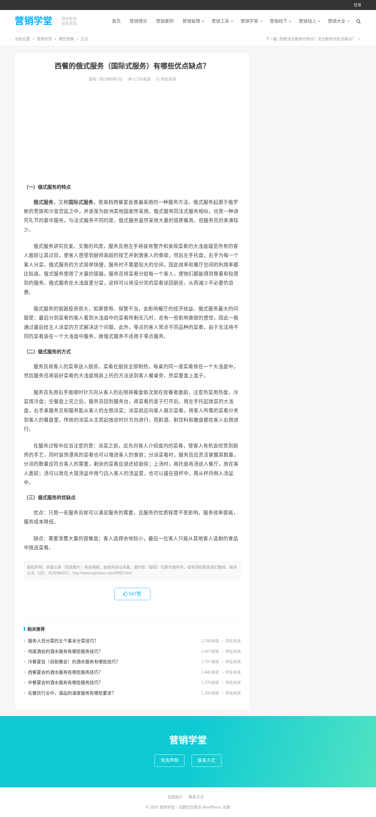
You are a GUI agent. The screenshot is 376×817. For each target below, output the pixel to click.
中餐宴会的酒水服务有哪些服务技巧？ (65, 682)
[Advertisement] (132, 137)
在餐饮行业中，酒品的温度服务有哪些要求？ (72, 693)
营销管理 (191, 20)
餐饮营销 (66, 39)
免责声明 (169, 760)
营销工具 (220, 20)
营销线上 (307, 20)
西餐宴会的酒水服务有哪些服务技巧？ (65, 672)
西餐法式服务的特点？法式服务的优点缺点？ (317, 39)
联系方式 (206, 760)
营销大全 (336, 20)
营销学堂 (33, 21)
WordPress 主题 (216, 807)
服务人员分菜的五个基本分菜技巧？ (63, 640)
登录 (357, 5)
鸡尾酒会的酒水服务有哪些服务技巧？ (65, 651)
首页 (116, 20)
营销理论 (138, 20)
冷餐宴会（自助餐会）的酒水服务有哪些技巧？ (74, 661)
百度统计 (175, 797)
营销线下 (278, 20)
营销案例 (165, 20)
